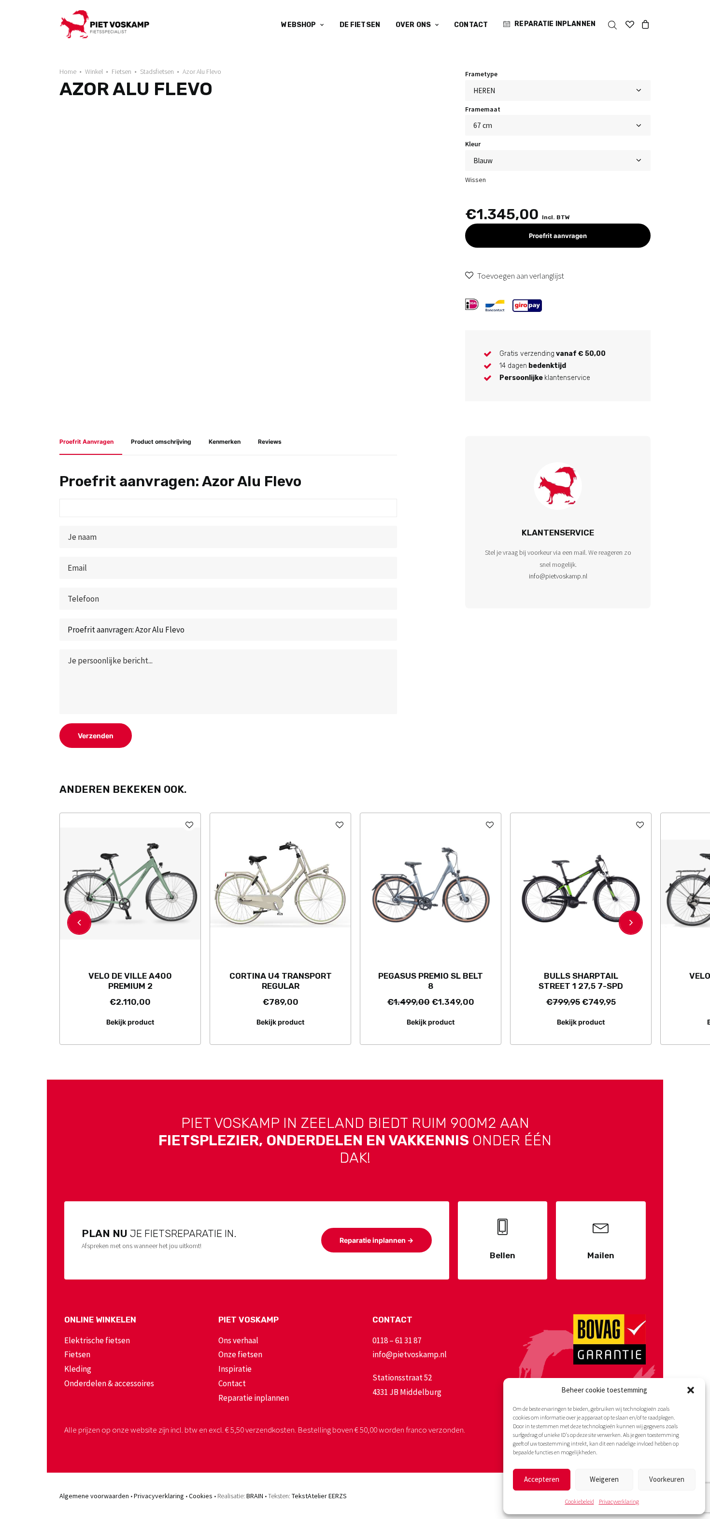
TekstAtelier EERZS (319, 1495)
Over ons (413, 25)
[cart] (644, 24)
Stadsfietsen (157, 71)
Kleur (473, 144)
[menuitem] (302, 25)
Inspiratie (235, 1369)
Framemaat (482, 109)
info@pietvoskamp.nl (558, 576)
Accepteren (541, 1479)
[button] (691, 1390)
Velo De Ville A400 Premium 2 (130, 980)
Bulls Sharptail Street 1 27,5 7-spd (581, 980)
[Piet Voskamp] (104, 24)
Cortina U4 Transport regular (280, 980)
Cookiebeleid (579, 1501)
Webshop (298, 25)
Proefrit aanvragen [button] (558, 235)
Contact (471, 25)
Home (67, 71)
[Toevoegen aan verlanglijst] (189, 824)
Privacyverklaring (619, 1501)
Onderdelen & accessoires (109, 1383)
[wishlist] (630, 24)
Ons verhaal (238, 1340)
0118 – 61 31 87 (396, 1340)
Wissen (475, 179)
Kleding (77, 1369)
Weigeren (604, 1479)
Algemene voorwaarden (94, 1495)
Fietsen (121, 71)
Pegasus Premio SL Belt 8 (430, 980)
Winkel (94, 71)
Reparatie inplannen (555, 24)
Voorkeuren (666, 1479)
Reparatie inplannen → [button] (376, 1240)
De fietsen (360, 25)
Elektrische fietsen (97, 1340)
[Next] (631, 922)
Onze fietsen (240, 1354)
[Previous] (79, 922)
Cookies (201, 1495)
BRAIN (254, 1495)
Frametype (481, 74)
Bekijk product (130, 1022)
